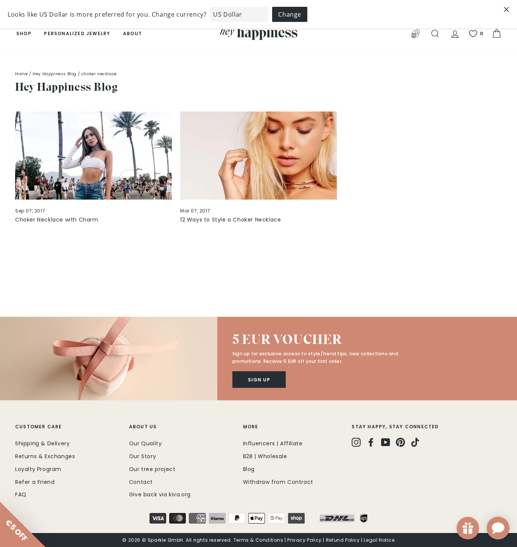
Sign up (259, 380)
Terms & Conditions (258, 540)
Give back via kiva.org (160, 494)
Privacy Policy (304, 540)
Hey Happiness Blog (54, 74)
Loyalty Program (38, 469)
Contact (141, 482)
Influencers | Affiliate (273, 443)
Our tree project (152, 469)
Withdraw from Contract (278, 482)
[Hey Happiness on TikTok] (415, 442)
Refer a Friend (35, 482)
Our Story (142, 456)
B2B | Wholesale (265, 456)
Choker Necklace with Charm (56, 219)
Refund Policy (343, 540)
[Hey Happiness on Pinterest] (400, 442)
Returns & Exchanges (45, 456)
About (132, 33)
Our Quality (145, 443)
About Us (143, 426)
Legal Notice (379, 540)
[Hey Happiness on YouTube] (385, 442)
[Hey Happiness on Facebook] (370, 442)
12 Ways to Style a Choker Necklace (230, 219)
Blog (249, 469)
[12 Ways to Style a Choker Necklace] (258, 156)
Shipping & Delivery (42, 443)
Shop (23, 33)
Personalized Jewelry (77, 33)
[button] (108, 358)
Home (21, 74)
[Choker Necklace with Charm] (93, 156)
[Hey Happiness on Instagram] (356, 442)
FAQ (20, 494)
